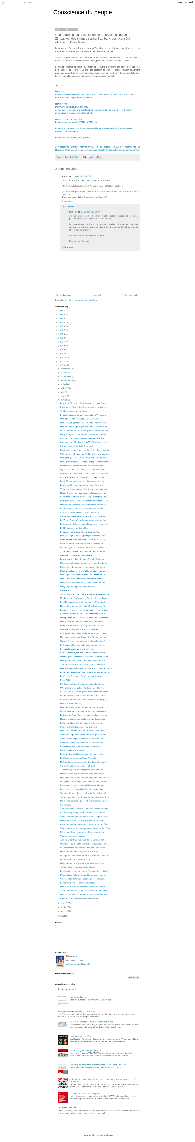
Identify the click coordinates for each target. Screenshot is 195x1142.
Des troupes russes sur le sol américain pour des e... (84, 504)
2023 (61, 322)
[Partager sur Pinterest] (100, 157)
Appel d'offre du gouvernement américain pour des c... (84, 816)
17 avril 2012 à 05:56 (81, 176)
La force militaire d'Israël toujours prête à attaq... (82, 723)
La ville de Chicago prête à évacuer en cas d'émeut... (84, 403)
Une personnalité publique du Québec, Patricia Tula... (84, 426)
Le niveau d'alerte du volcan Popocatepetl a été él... (83, 614)
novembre (66, 372)
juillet (63, 388)
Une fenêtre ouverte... (68, 1108)
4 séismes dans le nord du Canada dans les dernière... (85, 809)
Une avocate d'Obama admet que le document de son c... (86, 777)
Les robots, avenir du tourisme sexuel (77, 649)
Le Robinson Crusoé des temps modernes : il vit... (82, 645)
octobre (64, 376)
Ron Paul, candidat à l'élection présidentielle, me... (83, 438)
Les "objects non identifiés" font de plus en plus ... (82, 789)
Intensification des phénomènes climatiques (80, 746)
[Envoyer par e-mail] (89, 157)
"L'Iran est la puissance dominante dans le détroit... (83, 551)
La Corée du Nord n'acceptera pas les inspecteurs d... (84, 715)
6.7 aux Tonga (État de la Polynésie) (76, 446)
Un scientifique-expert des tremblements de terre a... (84, 773)
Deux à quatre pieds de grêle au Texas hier (79, 851)
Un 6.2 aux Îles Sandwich (71, 703)
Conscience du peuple (82, 12)
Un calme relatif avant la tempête (84, 1093)
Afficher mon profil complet (78, 964)
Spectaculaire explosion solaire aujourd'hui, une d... (83, 738)
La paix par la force (78, 997)
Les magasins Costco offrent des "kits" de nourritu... (83, 848)
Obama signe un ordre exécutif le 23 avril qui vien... (83, 547)
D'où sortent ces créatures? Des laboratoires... (81, 419)
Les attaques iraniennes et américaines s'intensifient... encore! (98, 1065)
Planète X (64, 590)
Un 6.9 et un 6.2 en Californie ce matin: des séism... (83, 886)
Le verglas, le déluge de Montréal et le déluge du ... (83, 559)
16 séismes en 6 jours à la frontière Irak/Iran (80, 532)
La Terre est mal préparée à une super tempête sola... (84, 610)
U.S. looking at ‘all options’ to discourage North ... (82, 688)
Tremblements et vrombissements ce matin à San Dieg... (85, 828)
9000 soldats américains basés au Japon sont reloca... (84, 473)
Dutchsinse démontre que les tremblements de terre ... (85, 801)
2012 (61, 365)
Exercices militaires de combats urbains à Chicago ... (84, 699)
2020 (61, 334)
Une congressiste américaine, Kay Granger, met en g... (85, 637)
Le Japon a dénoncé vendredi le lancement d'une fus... (85, 855)
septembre (66, 380)
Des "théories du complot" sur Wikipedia (78, 758)
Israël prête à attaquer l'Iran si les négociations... (82, 676)
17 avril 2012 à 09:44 (90, 212)
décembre (66, 368)
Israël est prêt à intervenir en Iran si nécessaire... (82, 543)
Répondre (66, 201)
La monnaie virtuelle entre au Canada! (77, 883)
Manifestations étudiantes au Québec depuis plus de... (84, 598)
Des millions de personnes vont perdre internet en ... (84, 567)
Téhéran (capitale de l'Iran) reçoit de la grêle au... (82, 770)
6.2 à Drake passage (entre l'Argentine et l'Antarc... (83, 812)
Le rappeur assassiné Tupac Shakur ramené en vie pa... (85, 672)
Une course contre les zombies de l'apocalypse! (81, 707)
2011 (60, 916)
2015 (61, 353)
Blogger (109, 1135)
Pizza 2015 (65, 680)
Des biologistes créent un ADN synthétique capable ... (84, 571)
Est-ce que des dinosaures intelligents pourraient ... (83, 832)
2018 (61, 342)
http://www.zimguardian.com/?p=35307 (73, 137)
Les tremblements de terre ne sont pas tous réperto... (84, 711)
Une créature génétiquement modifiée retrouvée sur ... (84, 423)
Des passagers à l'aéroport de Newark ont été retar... (84, 434)
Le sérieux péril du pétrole (81, 1036)
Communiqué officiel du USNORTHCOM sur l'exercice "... (86, 442)
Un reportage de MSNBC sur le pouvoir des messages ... (86, 618)
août (63, 384)
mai (63, 396)
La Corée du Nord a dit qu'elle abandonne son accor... (84, 692)
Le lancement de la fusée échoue (75, 859)
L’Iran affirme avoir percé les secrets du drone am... (83, 540)
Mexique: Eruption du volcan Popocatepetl (79, 629)
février (64, 907)
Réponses (69, 207)
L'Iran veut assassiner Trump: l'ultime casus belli (91, 1022)
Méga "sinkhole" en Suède (72, 750)
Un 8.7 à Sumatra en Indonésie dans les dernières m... (85, 894)
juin (63, 392)
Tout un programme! (67, 989)
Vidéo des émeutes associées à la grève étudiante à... (84, 489)
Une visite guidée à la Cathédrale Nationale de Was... (84, 458)
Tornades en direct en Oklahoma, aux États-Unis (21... (84, 797)
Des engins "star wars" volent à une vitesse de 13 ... (83, 575)
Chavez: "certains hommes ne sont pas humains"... (83, 641)
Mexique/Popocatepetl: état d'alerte (76, 555)
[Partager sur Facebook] (97, 157)
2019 (61, 338)
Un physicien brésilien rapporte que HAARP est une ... (84, 563)
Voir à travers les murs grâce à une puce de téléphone (84, 594)
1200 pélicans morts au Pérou (73, 411)
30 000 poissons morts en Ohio (74, 528)
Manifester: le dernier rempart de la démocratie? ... (83, 465)
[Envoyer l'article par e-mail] (85, 157)
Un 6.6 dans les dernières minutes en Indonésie (81, 621)
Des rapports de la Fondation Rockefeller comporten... (84, 524)
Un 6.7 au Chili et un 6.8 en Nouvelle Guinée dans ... (84, 731)
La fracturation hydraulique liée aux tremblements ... (83, 653)
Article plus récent (64, 295)
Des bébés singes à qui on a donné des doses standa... (85, 450)
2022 (61, 326)
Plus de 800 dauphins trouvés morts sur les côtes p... (84, 633)
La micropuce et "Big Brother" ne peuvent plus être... (84, 497)
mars (63, 903)
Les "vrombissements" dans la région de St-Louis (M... (84, 871)
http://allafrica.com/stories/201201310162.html (76, 122)
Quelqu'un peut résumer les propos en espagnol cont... (85, 501)
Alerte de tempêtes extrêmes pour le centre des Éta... (84, 824)
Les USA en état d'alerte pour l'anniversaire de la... (83, 481)
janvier (64, 911)
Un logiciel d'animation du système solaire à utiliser (83, 582)
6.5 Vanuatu (65, 805)
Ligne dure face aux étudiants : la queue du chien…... (84, 469)
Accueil (97, 295)
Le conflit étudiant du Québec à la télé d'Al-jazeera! (83, 415)
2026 (61, 310)
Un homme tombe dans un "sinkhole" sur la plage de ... (85, 454)
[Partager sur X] (95, 157)
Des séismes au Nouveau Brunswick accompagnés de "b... (86, 668)
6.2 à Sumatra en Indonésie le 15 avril (77, 766)
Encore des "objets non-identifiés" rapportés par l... (83, 785)
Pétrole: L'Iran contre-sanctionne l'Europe (79, 898)
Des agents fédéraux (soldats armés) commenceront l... (85, 462)
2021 (61, 330)
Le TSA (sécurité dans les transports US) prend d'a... (84, 602)
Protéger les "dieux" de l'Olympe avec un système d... (84, 407)
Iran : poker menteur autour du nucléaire (78, 727)
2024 (61, 318)
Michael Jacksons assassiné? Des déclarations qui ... (84, 762)
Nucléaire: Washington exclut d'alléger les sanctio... (83, 719)
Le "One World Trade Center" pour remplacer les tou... (84, 430)
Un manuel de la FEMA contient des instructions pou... (84, 844)
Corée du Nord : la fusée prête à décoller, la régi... (82, 879)
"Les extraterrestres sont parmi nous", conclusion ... (83, 664)
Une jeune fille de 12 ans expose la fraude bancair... (83, 820)
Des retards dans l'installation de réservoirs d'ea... (82, 754)
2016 (61, 349)
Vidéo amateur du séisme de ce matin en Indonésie (83, 890)
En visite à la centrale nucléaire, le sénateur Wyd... (83, 742)
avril (63, 400)
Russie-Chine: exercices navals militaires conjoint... (83, 493)
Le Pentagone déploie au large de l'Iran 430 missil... (83, 625)
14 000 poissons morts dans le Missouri (78, 867)
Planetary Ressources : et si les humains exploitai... (83, 508)
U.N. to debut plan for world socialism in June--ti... (82, 579)
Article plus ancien (131, 295)
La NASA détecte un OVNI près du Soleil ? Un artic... (84, 477)
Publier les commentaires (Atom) (83, 300)
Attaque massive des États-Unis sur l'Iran (76, 1011)
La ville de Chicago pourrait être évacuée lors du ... (83, 485)
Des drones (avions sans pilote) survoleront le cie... (83, 536)
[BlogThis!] (92, 157)
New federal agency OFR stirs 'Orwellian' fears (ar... (83, 606)
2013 (61, 361)
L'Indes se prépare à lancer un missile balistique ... (83, 684)
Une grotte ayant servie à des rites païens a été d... (83, 660)
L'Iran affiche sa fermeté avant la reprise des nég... (83, 875)
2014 (61, 357)
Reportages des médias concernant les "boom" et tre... (85, 657)
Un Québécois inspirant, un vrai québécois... (80, 586)
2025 (61, 314)
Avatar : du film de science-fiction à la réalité (80, 512)
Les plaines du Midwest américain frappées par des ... (84, 781)
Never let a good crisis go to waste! (85, 1050)
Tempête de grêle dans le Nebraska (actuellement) (83, 793)
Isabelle (73, 212)
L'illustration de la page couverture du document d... (83, 516)
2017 (61, 346)
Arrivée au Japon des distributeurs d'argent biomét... (84, 734)
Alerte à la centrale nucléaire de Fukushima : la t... (83, 840)
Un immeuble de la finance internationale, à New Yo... (84, 863)
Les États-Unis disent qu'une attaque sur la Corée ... (83, 695)
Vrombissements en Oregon (73, 836)
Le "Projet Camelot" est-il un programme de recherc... (84, 520)
